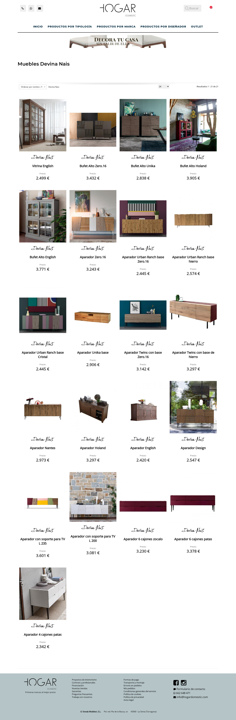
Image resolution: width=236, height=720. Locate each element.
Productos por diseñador (163, 26)
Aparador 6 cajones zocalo (143, 539)
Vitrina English (42, 166)
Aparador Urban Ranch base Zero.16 (143, 259)
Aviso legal (129, 699)
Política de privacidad (134, 697)
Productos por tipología (70, 26)
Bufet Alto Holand (193, 166)
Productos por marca (116, 26)
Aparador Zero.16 (93, 257)
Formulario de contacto (191, 689)
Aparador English (143, 448)
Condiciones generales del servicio (140, 691)
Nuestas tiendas (79, 688)
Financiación (78, 685)
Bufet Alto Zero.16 (93, 166)
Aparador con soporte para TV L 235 (42, 541)
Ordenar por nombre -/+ (32, 86)
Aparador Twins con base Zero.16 (143, 354)
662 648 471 (183, 693)
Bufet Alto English (43, 257)
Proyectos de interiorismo (84, 679)
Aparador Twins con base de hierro (193, 354)
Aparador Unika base (93, 352)
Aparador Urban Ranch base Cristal (43, 354)
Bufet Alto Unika (143, 166)
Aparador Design (193, 448)
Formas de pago (131, 679)
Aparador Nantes (42, 448)
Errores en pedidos (133, 685)
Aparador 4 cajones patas (43, 634)
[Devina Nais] (42, 157)
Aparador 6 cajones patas (193, 539)
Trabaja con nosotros (82, 697)
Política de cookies (132, 694)
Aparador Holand (93, 448)
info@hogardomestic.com (192, 697)
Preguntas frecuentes (82, 694)
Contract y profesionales (83, 682)
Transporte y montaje (134, 682)
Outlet (197, 26)
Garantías (76, 691)
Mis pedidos (129, 688)
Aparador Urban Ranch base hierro (193, 259)
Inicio (38, 26)
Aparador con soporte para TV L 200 (93, 538)
